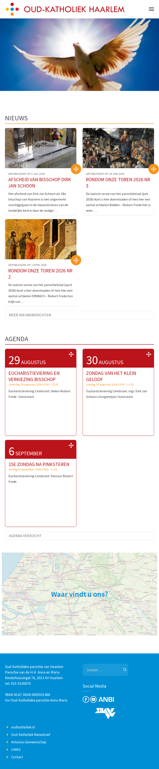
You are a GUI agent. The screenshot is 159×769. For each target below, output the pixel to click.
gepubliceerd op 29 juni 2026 (105, 174)
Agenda (16, 339)
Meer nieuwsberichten (30, 315)
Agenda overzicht (25, 535)
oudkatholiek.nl (23, 727)
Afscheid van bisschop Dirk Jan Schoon (39, 182)
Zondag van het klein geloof (111, 376)
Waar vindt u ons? (79, 594)
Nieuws (16, 118)
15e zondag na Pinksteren (38, 464)
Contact (17, 757)
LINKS (15, 749)
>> (71, 354)
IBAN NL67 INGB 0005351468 (27, 694)
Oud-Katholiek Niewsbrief (30, 734)
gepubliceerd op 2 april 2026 (27, 265)
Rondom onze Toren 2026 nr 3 (118, 182)
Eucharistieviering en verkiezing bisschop (34, 376)
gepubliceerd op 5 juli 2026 (26, 174)
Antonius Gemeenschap (28, 742)
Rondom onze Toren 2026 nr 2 (40, 273)
